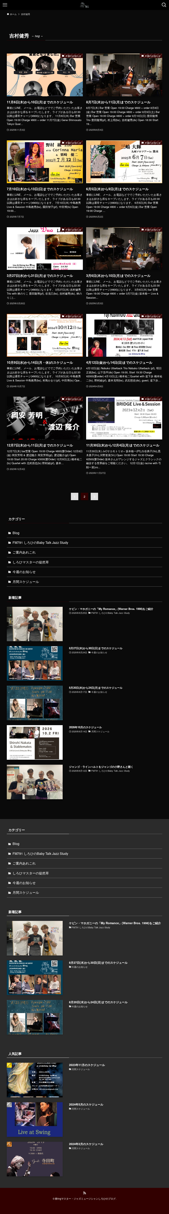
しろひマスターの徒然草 (31, 562)
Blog (16, 532)
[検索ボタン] (164, 5)
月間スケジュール (26, 581)
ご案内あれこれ (24, 552)
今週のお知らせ (24, 571)
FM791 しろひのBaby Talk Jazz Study (40, 542)
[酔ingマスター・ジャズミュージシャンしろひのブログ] (84, 5)
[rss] (84, 1193)
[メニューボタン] (5, 5)
